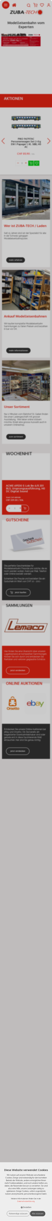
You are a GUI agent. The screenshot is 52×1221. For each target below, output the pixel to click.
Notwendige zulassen (18, 1213)
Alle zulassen (37, 1213)
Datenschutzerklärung (26, 1201)
